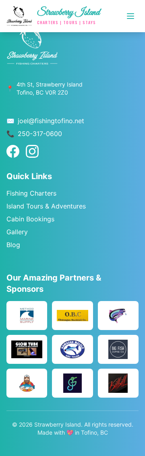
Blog (13, 245)
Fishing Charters (31, 193)
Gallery (17, 232)
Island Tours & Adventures (46, 206)
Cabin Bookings (30, 219)
